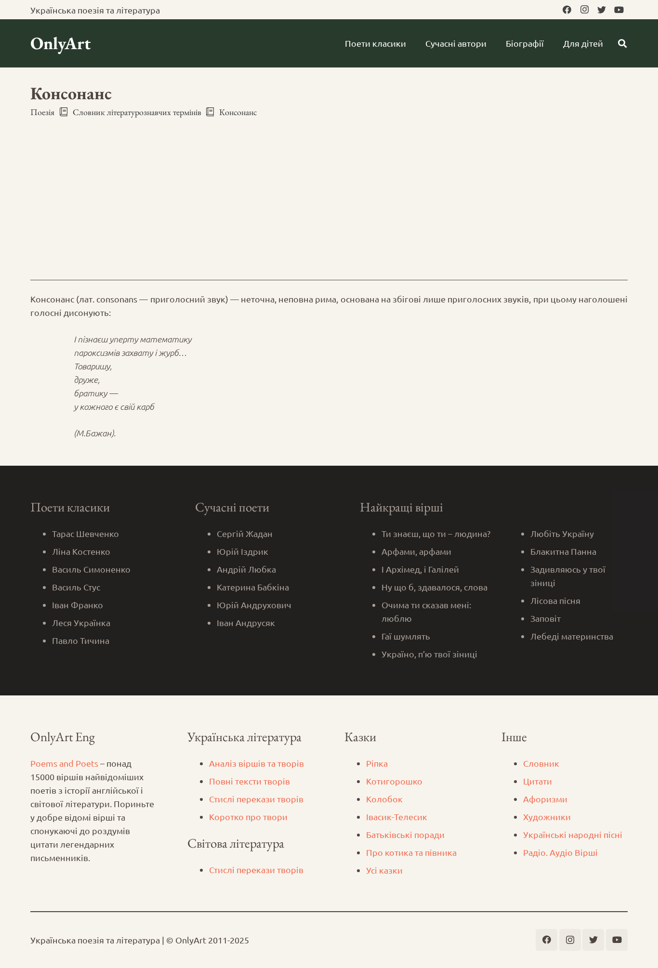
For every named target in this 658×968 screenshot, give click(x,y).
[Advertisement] (329, 190)
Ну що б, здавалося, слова (434, 587)
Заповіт (545, 618)
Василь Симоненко (91, 569)
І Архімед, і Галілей (420, 569)
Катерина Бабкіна (253, 587)
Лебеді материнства (571, 636)
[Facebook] (567, 9)
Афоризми (545, 799)
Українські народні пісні (572, 834)
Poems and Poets (64, 763)
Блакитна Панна (563, 551)
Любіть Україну (562, 533)
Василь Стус (76, 587)
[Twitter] (601, 9)
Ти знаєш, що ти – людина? (436, 533)
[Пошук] (622, 43)
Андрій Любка (246, 569)
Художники (547, 816)
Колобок (384, 799)
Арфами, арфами (416, 551)
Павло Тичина (80, 640)
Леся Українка (81, 622)
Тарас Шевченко (85, 533)
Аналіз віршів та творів (256, 763)
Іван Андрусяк (246, 622)
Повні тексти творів (249, 781)
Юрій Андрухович (254, 605)
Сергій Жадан (245, 533)
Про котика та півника (411, 852)
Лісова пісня (555, 600)
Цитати (537, 781)
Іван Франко (77, 605)
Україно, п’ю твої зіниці (429, 654)
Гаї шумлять (406, 636)
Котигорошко (394, 781)
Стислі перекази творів (256, 799)
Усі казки (384, 870)
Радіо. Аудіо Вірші (560, 852)
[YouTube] (619, 9)
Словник (541, 763)
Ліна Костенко (81, 551)
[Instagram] (584, 9)
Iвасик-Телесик (396, 816)
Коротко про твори (248, 816)
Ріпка (377, 763)
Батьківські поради (405, 834)
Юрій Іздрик (242, 551)
